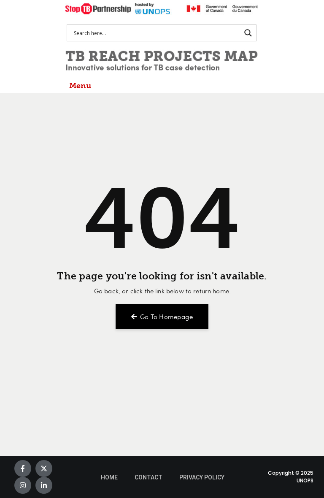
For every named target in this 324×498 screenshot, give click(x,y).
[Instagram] (22, 485)
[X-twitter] (43, 468)
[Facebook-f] (22, 468)
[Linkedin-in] (43, 485)
